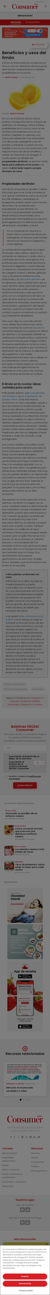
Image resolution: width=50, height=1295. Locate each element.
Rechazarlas (25, 1283)
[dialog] (25, 1270)
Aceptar (25, 1276)
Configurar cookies (26, 1290)
